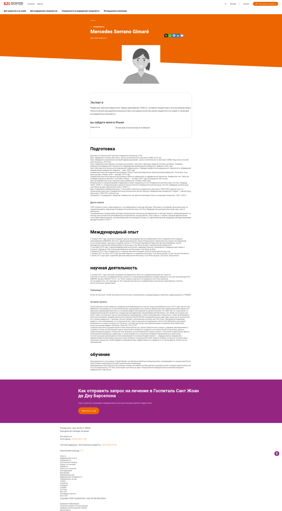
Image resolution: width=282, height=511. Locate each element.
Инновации (64, 473)
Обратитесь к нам (89, 411)
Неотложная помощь (68, 462)
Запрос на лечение (67, 464)
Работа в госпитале (68, 469)
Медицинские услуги (68, 458)
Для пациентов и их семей (15, 11)
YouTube (63, 489)
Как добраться (66, 436)
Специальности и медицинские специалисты (80, 11)
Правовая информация (69, 504)
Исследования (66, 471)
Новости (40, 4)
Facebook (64, 483)
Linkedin (63, 487)
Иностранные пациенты (267, 4)
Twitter (62, 481)
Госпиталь (31, 4)
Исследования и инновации (115, 11)
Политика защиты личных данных (74, 506)
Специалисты (98, 27)
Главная (92, 20)
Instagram (64, 485)
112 (81, 450)
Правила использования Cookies (73, 508)
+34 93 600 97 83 (109, 445)
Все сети (63, 492)
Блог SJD (63, 496)
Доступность (65, 510)
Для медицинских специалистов (43, 11)
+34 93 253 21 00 (78, 439)
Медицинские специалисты (71, 477)
